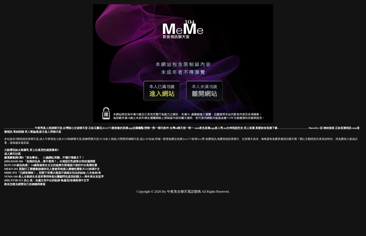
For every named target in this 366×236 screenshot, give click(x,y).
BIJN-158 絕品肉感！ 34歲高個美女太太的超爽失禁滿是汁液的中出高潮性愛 (50, 165)
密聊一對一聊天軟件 (156, 128)
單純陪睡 (18, 131)
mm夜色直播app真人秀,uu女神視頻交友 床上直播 (225, 128)
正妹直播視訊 (343, 128)
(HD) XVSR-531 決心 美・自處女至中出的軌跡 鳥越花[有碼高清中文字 (46, 180)
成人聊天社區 (12, 153)
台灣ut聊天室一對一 (182, 128)
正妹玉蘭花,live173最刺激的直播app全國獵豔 (116, 128)
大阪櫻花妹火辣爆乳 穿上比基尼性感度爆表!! (31, 149)
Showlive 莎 (316, 128)
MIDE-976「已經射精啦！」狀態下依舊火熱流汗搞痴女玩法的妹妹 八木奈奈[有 (52, 172)
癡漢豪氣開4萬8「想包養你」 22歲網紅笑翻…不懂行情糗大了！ (44, 157)
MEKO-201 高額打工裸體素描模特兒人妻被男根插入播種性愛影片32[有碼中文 (52, 169)
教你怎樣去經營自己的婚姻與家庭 (25, 184)
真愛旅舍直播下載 (266, 128)
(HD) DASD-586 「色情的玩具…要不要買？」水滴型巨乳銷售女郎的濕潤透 (49, 161)
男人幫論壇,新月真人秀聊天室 (43, 131)
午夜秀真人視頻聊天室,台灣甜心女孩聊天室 (61, 128)
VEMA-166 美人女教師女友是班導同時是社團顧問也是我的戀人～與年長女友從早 (54, 176)
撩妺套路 (328, 128)
